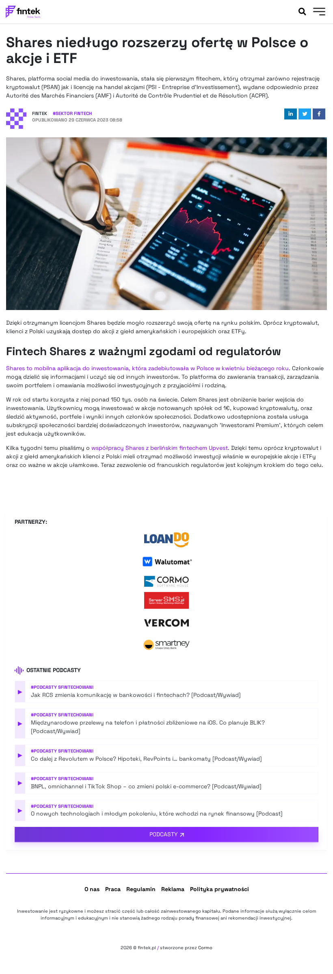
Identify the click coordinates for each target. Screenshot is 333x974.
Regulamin (141, 889)
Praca (113, 889)
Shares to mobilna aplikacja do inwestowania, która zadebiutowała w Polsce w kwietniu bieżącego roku (147, 368)
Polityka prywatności (219, 889)
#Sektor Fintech (72, 113)
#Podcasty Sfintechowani (62, 687)
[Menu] (318, 13)
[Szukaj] (302, 12)
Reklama (172, 889)
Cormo (205, 947)
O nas (91, 889)
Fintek (39, 113)
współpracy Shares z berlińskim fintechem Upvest (159, 447)
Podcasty (163, 834)
